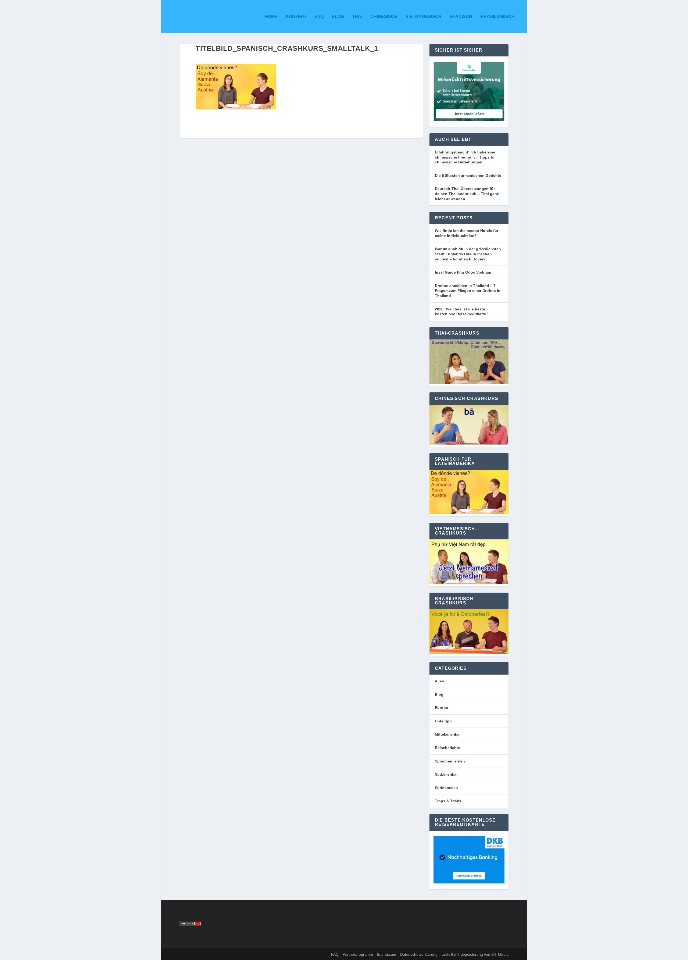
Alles (439, 681)
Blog (338, 16)
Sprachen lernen (450, 761)
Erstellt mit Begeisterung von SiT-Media (475, 954)
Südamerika (445, 774)
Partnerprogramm (358, 954)
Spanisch (461, 16)
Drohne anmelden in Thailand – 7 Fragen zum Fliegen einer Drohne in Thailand (467, 291)
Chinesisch (383, 16)
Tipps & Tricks (448, 801)
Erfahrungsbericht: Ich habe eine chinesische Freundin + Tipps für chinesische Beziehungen (465, 157)
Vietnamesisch (424, 16)
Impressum (386, 954)
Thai (357, 16)
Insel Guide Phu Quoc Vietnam (463, 272)
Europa (441, 707)
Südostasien (446, 788)
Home (271, 16)
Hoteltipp (443, 721)
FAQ (319, 16)
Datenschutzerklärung (419, 954)
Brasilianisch (497, 16)
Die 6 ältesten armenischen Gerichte (468, 175)
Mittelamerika (447, 734)
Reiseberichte (447, 748)
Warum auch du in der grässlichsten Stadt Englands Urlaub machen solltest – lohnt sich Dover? (468, 254)
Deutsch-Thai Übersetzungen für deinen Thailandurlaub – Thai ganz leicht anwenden (467, 194)
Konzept (296, 16)
